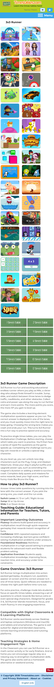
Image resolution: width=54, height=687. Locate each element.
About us (35, 678)
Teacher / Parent (30, 10)
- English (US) (27, 683)
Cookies (46, 678)
